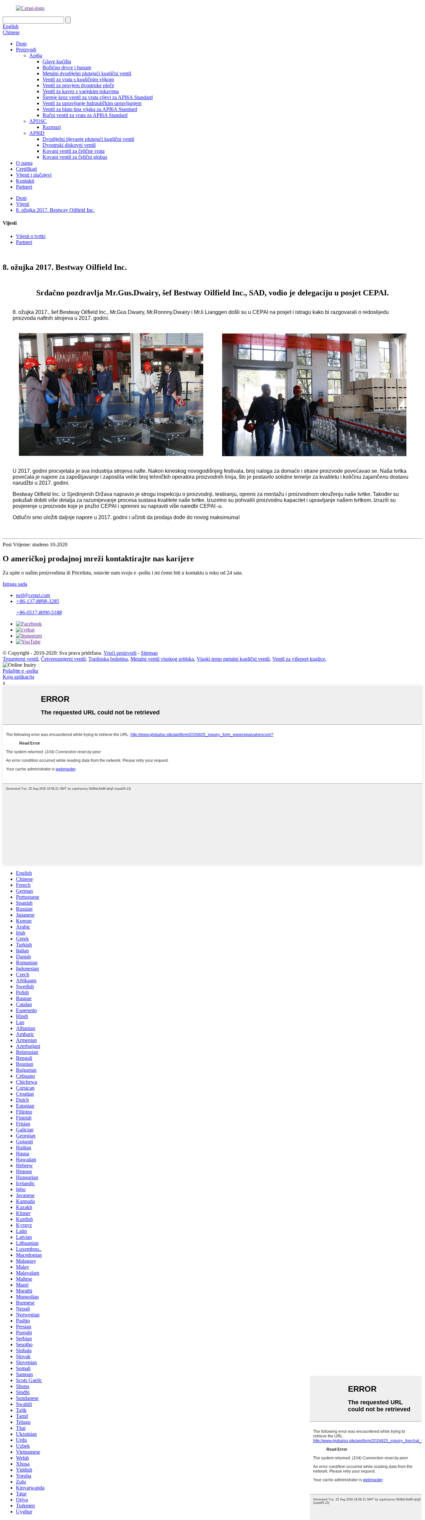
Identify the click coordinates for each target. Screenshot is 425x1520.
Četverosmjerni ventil (63, 659)
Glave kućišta (56, 61)
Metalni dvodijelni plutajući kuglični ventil (86, 73)
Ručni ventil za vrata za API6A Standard (85, 115)
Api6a (35, 55)
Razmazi (51, 127)
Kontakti (25, 181)
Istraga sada (15, 584)
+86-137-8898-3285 (37, 601)
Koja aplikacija (18, 677)
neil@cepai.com (33, 595)
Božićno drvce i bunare (66, 67)
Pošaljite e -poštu (20, 671)
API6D (36, 133)
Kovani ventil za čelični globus (74, 157)
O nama (24, 163)
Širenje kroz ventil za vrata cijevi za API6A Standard (97, 97)
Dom (21, 43)
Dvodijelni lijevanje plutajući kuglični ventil (88, 139)
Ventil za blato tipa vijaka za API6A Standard (89, 109)
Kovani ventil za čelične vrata (73, 151)
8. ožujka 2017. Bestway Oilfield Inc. (55, 210)
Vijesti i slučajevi (33, 175)
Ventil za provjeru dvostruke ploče (78, 85)
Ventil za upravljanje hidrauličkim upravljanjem (91, 103)
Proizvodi (26, 49)
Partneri (24, 187)
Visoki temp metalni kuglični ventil (233, 659)
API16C (38, 121)
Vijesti (22, 204)
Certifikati (26, 169)
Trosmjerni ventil (20, 659)
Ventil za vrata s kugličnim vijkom (78, 79)
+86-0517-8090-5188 (39, 612)
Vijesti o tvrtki (30, 236)
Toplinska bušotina (108, 659)
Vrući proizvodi (120, 653)
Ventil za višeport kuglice (298, 659)
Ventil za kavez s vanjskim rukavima (80, 91)
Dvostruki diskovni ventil (69, 145)
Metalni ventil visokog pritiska (162, 659)
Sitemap (149, 653)
